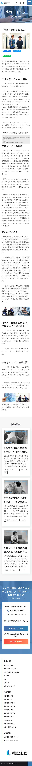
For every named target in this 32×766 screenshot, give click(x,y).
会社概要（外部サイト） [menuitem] (11, 737)
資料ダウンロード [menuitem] (9, 686)
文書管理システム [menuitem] (9, 716)
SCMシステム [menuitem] (8, 720)
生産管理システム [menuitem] (9, 703)
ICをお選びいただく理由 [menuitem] (11, 672)
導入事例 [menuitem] (6, 675)
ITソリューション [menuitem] (9, 665)
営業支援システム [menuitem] (9, 723)
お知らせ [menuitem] (6, 682)
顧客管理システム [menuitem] (9, 713)
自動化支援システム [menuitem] (10, 727)
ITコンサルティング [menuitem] (10, 668)
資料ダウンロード (20, 3)
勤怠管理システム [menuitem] (9, 696)
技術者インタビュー (11, 470)
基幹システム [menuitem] (8, 699)
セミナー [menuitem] (6, 679)
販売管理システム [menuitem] (9, 710)
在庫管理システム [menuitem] (9, 706)
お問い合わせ (23, 3)
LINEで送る (7, 55)
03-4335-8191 (16, 2)
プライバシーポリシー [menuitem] (11, 740)
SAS (23, 570)
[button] (29, 2)
